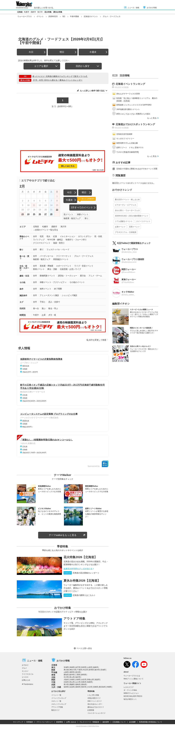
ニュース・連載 (133, 8)
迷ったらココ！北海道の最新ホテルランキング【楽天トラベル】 (60, 76)
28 (51, 214)
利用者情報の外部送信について (150, 722)
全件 (35, 236)
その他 (22, 282)
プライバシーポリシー (44, 722)
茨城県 (103, 670)
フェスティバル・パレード (57, 249)
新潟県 (77, 672)
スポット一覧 (56, 701)
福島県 (95, 667)
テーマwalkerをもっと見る (62, 535)
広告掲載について (119, 722)
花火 (48, 236)
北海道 (20, 12)
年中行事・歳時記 (55, 240)
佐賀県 (72, 687)
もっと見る (152, 118)
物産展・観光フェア (72, 218)
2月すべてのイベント (82, 207)
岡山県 (72, 682)
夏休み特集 (57, 12)
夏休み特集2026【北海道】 (82, 580)
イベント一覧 (56, 695)
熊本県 (83, 687)
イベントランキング (58, 698)
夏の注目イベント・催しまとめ (127, 199)
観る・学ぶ (53, 308)
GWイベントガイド (95, 701)
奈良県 (83, 680)
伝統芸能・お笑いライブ (70, 269)
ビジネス (25, 677)
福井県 (77, 677)
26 (40, 214)
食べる (36, 308)
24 (28, 214)
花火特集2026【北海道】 (80, 557)
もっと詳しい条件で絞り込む (92, 91)
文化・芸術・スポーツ (24, 268)
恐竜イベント (134, 227)
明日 (62, 52)
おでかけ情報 (152, 8)
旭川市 (40, 12)
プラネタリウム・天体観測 (125, 232)
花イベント (68, 214)
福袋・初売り (59, 243)
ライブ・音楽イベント (83, 266)
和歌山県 (90, 680)
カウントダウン (84, 236)
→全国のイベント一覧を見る (45, 230)
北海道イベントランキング (130, 84)
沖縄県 (109, 687)
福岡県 (66, 687)
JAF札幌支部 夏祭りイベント (128, 109)
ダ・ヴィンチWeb (130, 690)
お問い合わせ (71, 722)
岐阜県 (72, 675)
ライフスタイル (27, 674)
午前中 (36, 315)
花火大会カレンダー (95, 704)
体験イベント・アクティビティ (53, 282)
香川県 (66, 684)
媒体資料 (106, 722)
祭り (86, 218)
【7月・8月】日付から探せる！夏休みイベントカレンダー (57, 80)
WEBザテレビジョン (131, 693)
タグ (21, 302)
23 (22, 214)
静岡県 (83, 675)
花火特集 (48, 12)
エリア (23, 226)
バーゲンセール (46, 256)
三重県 (77, 675)
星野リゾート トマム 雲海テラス (130, 148)
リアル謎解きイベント (124, 221)
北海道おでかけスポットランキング (135, 124)
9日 (63, 16)
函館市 (33, 12)
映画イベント (39, 269)
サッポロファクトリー (125, 139)
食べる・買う (24, 257)
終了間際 (58, 289)
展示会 (83, 276)
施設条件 (23, 295)
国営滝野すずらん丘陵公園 (127, 143)
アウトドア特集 (74, 618)
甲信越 (54, 672)
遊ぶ (44, 308)
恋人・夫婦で (54, 302)
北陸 (53, 677)
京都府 (72, 680)
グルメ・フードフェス (83, 256)
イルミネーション (67, 236)
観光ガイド (55, 710)
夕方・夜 (52, 315)
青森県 (72, 667)
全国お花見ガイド (94, 698)
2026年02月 (53, 16)
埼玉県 (85, 670)
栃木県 (97, 670)
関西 (53, 680)
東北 (53, 667)
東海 (53, 675)
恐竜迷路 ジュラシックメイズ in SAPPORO (133, 105)
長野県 (72, 672)
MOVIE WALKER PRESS (133, 696)
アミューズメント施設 (49, 295)
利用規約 (29, 722)
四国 (53, 685)
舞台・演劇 (52, 269)
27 (45, 214)
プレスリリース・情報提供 (89, 722)
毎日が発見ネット (130, 699)
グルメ (24, 668)
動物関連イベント (47, 276)
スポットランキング (58, 704)
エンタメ (25, 671)
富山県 (72, 677)
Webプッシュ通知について (133, 679)
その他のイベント (77, 282)
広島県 (66, 682)
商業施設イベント (60, 259)
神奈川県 (73, 670)
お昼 (44, 315)
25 (34, 214)
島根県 (89, 682)
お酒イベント (120, 227)
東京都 (66, 670)
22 (57, 210)
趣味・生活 (24, 276)
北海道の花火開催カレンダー (80, 573)
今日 (31, 52)
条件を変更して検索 (97, 340)
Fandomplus (28, 684)
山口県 (77, 682)
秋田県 (83, 667)
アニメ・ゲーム (95, 276)
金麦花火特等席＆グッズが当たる (78, 569)
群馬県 (91, 670)
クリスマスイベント (41, 243)
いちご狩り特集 (93, 695)
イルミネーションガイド (97, 713)
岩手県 (77, 667)
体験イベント (82, 214)
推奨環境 (59, 722)
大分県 (89, 687)
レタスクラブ (128, 687)
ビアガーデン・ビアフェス (125, 205)
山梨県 (66, 672)
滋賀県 (97, 680)
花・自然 (98, 236)
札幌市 (26, 12)
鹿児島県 (102, 687)
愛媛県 (72, 684)
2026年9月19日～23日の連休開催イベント (131, 216)
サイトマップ (18, 722)
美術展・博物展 (46, 266)
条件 (21, 289)
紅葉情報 (91, 710)
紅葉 (55, 236)
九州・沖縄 (56, 687)
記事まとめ (26, 680)
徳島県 (77, 684)
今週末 (92, 52)
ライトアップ (39, 240)
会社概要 (132, 722)
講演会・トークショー (67, 276)
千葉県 (79, 670)
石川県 (66, 677)
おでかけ (25, 665)
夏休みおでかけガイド (96, 707)
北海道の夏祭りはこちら (79, 595)
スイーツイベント (143, 221)
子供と (43, 302)
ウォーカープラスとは (132, 676)
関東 (53, 670)
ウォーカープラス (25, 16)
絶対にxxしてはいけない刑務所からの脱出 (133, 114)
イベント (40, 16)
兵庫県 (77, 680)
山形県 (89, 667)
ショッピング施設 (69, 295)
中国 (53, 682)
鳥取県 (83, 682)
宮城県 (66, 667)
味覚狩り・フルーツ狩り (76, 240)
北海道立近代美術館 (124, 134)
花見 (42, 236)
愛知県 (66, 675)
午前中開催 (74, 16)
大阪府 (66, 680)
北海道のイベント (91, 16)
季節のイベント (24, 237)
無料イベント (45, 289)
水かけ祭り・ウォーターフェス (127, 210)
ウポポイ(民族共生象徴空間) (127, 152)
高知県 (83, 684)
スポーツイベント (63, 266)
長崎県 (77, 687)
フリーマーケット (63, 256)
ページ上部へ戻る (84, 648)
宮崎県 (95, 687)
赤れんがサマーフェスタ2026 (128, 94)
